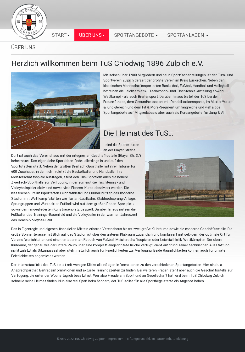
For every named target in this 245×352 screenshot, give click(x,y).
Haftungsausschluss (140, 339)
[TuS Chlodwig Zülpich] (29, 21)
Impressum (115, 339)
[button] (60, 35)
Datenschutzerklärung (173, 339)
